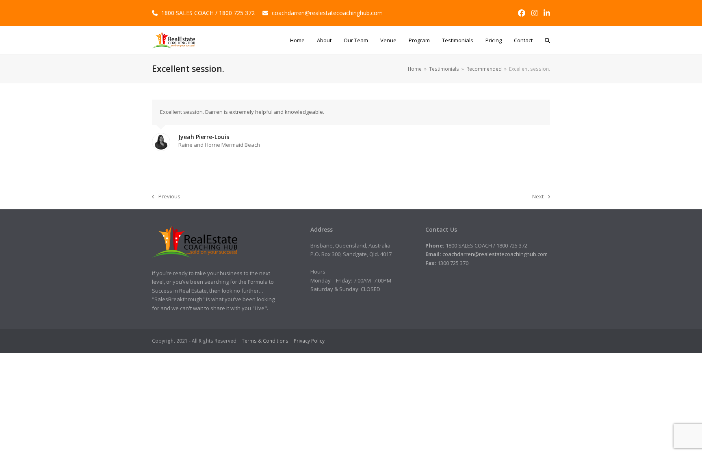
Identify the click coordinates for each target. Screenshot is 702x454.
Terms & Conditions (265, 340)
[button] (547, 40)
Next (538, 197)
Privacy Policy (309, 340)
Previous (166, 197)
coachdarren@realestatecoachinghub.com (327, 13)
